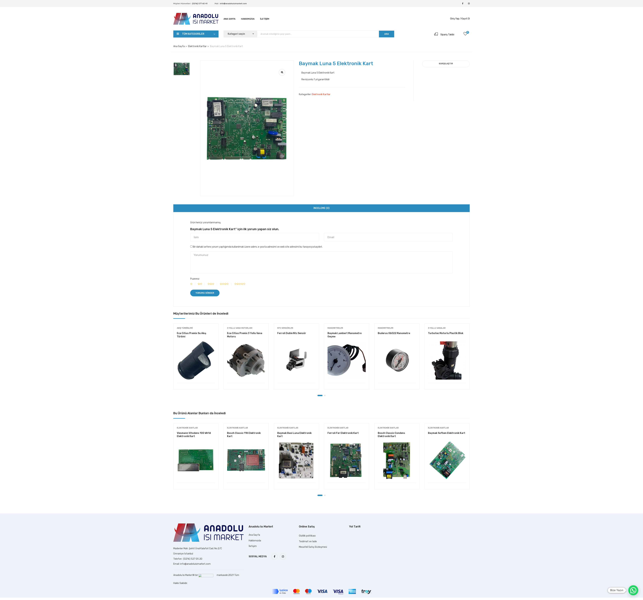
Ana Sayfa (229, 19)
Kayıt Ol (465, 18)
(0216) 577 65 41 (199, 3)
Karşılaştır (446, 63)
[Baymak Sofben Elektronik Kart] (447, 460)
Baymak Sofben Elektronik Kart (446, 433)
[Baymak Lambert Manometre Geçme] (347, 360)
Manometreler (335, 328)
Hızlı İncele (196, 374)
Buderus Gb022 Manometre (394, 333)
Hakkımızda (248, 19)
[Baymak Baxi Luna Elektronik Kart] (296, 460)
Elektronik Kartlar (197, 46)
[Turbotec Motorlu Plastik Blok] (447, 360)
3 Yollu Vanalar (437, 328)
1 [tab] (320, 395)
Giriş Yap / (455, 18)
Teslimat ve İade (308, 541)
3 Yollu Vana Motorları (239, 328)
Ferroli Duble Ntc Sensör (291, 333)
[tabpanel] (196, 358)
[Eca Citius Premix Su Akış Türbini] (196, 360)
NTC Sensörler (285, 328)
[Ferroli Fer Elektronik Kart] (347, 460)
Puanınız (194, 278)
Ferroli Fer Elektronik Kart (343, 433)
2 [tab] (325, 395)
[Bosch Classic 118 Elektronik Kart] (246, 460)
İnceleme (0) (321, 208)
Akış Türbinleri (185, 328)
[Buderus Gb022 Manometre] (397, 360)
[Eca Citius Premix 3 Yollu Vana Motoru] (246, 360)
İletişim (264, 19)
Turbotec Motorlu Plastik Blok (445, 333)
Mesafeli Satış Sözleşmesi (313, 547)
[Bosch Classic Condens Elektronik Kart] (397, 460)
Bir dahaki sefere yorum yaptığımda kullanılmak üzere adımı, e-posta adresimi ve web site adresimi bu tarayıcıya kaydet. (258, 246)
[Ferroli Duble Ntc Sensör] (296, 360)
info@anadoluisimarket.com (233, 3)
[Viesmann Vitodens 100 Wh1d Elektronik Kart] (196, 460)
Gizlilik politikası (307, 535)
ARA (386, 34)
